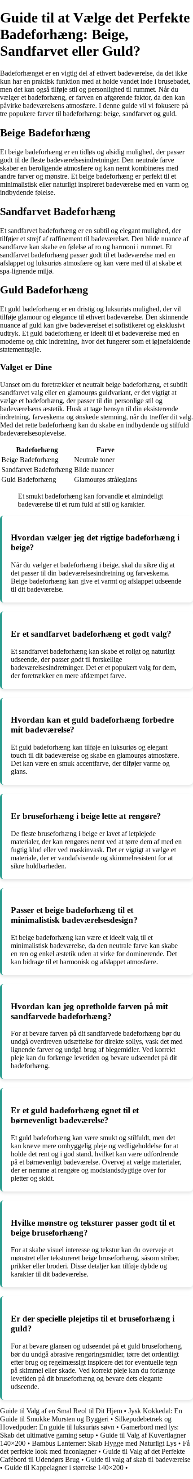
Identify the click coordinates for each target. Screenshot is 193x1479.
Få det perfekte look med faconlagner (95, 1447)
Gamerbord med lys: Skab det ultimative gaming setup (89, 1431)
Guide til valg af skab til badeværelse (138, 1459)
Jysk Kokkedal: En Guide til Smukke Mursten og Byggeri (91, 1415)
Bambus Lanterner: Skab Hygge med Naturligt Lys (104, 1443)
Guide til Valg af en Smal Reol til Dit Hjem (61, 1411)
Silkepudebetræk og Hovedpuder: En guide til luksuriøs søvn (85, 1423)
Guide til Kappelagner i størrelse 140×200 (63, 1467)
